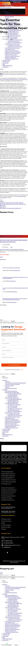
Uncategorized (16, 235)
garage (2, 201)
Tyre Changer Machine (6, 235)
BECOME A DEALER (17, 2)
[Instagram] (7, 552)
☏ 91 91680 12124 (4, 0)
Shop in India (26, 11)
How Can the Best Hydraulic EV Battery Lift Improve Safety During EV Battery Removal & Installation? (15, 299)
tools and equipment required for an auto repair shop (13, 79)
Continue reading (4, 254)
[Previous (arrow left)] (0, 441)
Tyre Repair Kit (14, 237)
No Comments (16, 270)
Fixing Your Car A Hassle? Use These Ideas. (11, 267)
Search (13, 321)
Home (1, 14)
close (1, 257)
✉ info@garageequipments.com (18, 0)
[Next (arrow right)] (1, 441)
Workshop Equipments (9, 14)
